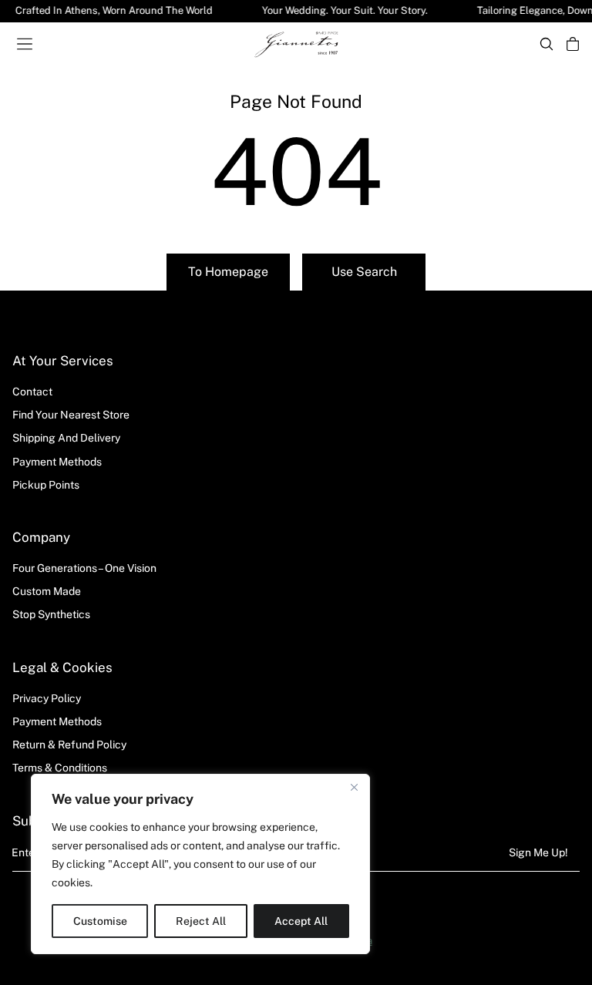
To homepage (228, 271)
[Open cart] (573, 44)
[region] (200, 864)
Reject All (201, 921)
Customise (100, 921)
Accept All (301, 921)
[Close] (354, 787)
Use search (364, 271)
